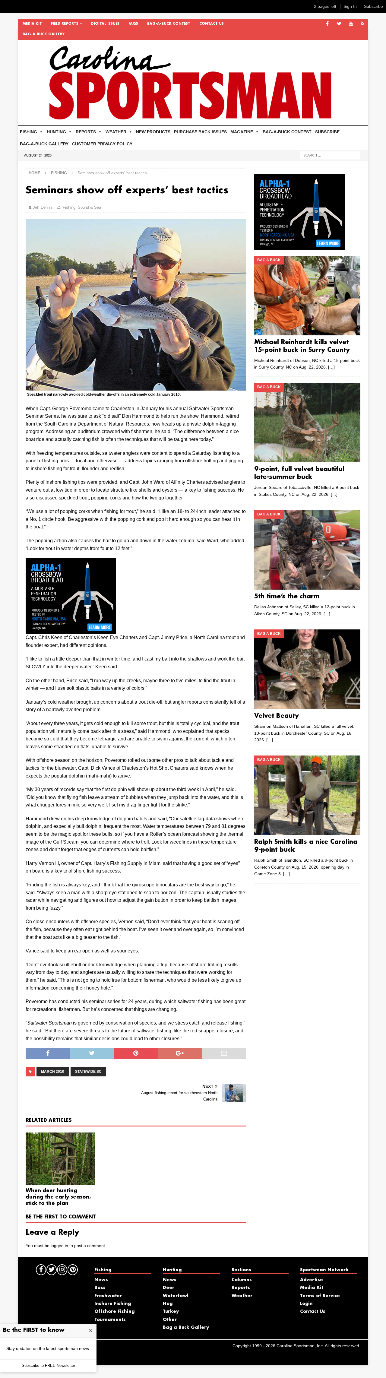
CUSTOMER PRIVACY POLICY (102, 143)
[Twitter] (339, 24)
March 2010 (52, 1071)
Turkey (171, 1311)
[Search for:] (330, 155)
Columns (242, 1280)
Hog (167, 1303)
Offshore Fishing (114, 1311)
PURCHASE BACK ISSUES (200, 131)
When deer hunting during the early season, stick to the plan (58, 1197)
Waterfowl (175, 1296)
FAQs (133, 24)
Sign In (350, 6)
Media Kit (32, 24)
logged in (59, 1245)
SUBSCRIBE (327, 131)
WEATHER (116, 131)
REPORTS (86, 131)
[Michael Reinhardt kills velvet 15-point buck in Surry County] (307, 295)
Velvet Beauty (276, 716)
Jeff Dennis (43, 207)
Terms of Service (320, 1296)
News (101, 1280)
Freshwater (108, 1296)
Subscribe (373, 6)
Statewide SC (88, 1071)
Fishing (69, 207)
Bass (100, 1287)
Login (306, 1303)
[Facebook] (327, 24)
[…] (331, 367)
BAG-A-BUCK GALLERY (44, 34)
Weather (242, 1296)
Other (170, 1319)
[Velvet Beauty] (307, 669)
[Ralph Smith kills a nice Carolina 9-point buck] (307, 795)
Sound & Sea (89, 207)
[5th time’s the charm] (307, 550)
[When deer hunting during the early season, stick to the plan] (60, 1158)
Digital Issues (105, 24)
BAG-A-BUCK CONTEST (168, 24)
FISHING (28, 131)
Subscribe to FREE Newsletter (48, 1365)
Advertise (311, 1280)
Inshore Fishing (112, 1303)
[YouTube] (351, 24)
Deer (168, 1287)
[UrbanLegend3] (71, 629)
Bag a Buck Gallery (186, 1327)
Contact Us (211, 24)
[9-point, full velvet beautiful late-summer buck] (307, 422)
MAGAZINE (241, 131)
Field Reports (64, 24)
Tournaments (110, 1319)
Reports (241, 1287)
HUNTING (56, 131)
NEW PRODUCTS (153, 131)
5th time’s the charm (287, 596)
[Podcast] (362, 24)
